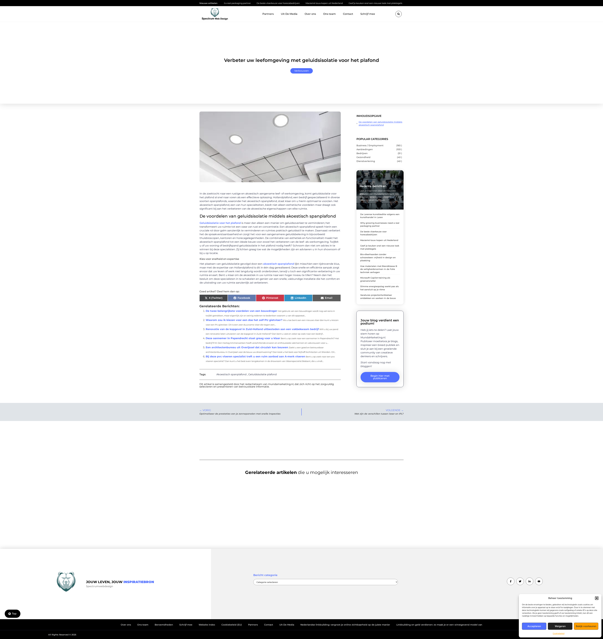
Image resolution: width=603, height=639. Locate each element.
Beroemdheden (164, 624)
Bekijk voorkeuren (586, 626)
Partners (268, 13)
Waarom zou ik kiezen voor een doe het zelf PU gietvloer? (244, 320)
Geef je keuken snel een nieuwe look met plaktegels (343, 3)
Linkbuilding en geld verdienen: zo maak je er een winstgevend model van (439, 624)
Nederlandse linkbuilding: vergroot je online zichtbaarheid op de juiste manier (345, 624)
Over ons (310, 13)
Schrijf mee (367, 13)
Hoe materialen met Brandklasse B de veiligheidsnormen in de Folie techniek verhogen (378, 269)
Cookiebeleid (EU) (231, 624)
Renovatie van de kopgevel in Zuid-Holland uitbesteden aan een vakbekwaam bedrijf (262, 329)
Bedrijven (362, 153)
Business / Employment (369, 145)
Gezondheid (363, 157)
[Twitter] (520, 581)
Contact (348, 13)
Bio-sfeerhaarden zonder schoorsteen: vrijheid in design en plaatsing (378, 257)
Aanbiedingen (364, 149)
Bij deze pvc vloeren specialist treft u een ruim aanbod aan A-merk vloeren (255, 356)
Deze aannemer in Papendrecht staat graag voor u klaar (243, 338)
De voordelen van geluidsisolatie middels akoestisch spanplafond (380, 123)
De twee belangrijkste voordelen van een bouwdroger (241, 310)
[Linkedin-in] (529, 581)
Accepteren (534, 626)
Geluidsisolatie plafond (262, 374)
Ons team (329, 13)
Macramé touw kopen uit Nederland (291, 3)
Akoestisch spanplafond (231, 374)
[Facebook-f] (510, 581)
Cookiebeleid (558, 633)
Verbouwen (301, 70)
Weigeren (560, 626)
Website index (207, 624)
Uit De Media (289, 13)
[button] (596, 598)
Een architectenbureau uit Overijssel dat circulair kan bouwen (247, 347)
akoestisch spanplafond (278, 263)
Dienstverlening (365, 161)
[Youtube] (539, 581)
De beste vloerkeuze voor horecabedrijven (245, 3)
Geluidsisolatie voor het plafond (220, 222)
